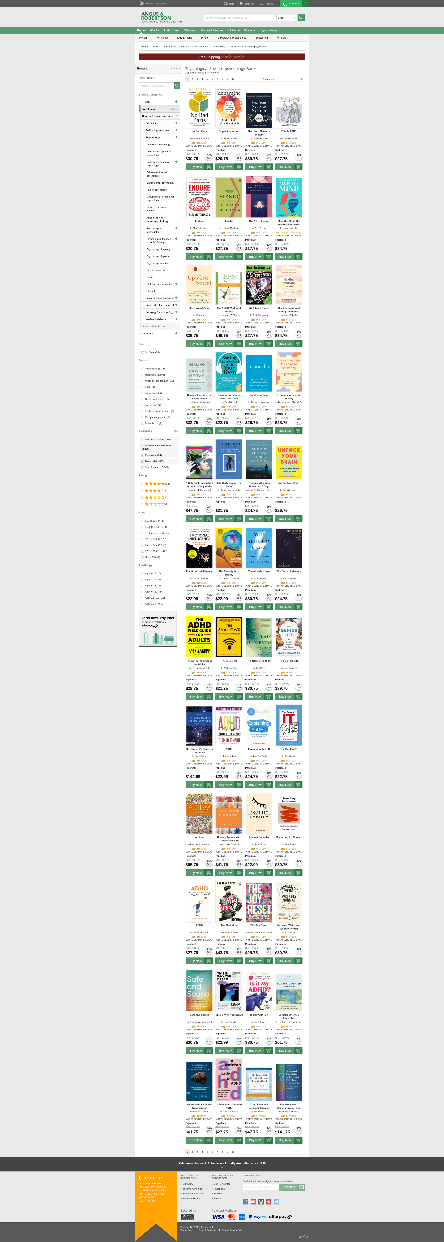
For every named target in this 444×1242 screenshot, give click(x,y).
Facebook (219, 1188)
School (204, 37)
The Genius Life (288, 660)
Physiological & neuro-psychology (248, 46)
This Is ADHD (289, 131)
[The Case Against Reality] (229, 547)
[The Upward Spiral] (199, 284)
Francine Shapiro (290, 1112)
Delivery (249, 3)
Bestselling (261, 37)
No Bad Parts (199, 131)
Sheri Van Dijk (260, 1112)
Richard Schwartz (200, 138)
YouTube (218, 1193)
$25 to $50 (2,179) (155, 539)
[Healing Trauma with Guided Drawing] (229, 814)
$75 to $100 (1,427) (156, 551)
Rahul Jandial (230, 1022)
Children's (147, 333)
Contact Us (148, 1200)
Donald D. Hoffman (230, 578)
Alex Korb (200, 315)
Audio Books (172, 30)
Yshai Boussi (230, 402)
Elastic (229, 221)
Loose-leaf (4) (152, 405)
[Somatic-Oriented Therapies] (289, 992)
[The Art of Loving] (259, 196)
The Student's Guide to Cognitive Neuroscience (199, 752)
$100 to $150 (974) (155, 526)
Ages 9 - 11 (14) (153, 591)
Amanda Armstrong (201, 402)
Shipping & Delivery (153, 1190)
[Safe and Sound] (199, 990)
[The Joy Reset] (259, 902)
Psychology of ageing (158, 249)
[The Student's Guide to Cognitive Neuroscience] (199, 726)
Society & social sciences (194, 46)
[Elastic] (229, 197)
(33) (167, 483)
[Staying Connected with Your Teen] (229, 372)
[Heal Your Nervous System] (259, 110)
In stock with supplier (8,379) (156, 447)
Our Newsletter (222, 1183)
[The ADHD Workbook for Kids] (229, 288)
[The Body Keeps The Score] (229, 459)
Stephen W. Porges (199, 1022)
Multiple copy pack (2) (157, 417)
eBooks (154, 30)
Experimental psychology (160, 182)
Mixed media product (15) (159, 380)
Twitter (217, 1198)
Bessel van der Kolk (230, 490)
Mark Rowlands (290, 578)
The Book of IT (289, 749)
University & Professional (231, 37)
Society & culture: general (160, 305)
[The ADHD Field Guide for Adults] (199, 636)
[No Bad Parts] (199, 106)
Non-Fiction (161, 37)
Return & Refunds (152, 1193)
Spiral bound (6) (153, 393)
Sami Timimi (290, 844)
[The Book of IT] (289, 725)
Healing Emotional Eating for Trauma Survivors (289, 311)
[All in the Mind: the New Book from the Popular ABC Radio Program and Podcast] (289, 197)
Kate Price (260, 668)
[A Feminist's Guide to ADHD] (229, 1080)
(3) (166, 490)
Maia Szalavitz (255, 490)
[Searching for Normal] (289, 813)
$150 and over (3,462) (157, 533)
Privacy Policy (187, 1230)
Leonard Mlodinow (230, 228)
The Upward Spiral (199, 308)
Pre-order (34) (153, 455)
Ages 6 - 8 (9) (152, 585)
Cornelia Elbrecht (230, 844)
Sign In (149, 3)
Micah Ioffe (297, 402)
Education (151, 123)
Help (231, 3)
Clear (176, 431)
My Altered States (259, 308)
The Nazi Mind (229, 925)
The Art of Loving (259, 221)
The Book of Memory (288, 571)
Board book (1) (153, 423)
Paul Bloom (260, 844)
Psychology (219, 46)
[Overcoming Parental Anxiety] (289, 372)
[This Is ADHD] (289, 110)
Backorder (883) (154, 461)
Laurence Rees (230, 932)
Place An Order (150, 1183)
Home (144, 46)
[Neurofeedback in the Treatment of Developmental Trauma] (199, 1081)
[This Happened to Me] (259, 637)
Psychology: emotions (158, 263)
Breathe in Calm (259, 395)
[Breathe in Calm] (259, 373)
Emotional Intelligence (199, 571)
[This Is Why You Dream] (229, 990)
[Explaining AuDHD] (259, 725)
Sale (283, 37)
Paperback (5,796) (155, 368)
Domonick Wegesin (260, 402)
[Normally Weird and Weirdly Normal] (289, 901)
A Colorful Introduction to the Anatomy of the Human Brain (199, 486)
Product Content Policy (233, 1230)
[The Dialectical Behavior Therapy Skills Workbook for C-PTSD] (259, 1084)
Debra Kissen (284, 402)
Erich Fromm (260, 228)
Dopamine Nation (229, 131)
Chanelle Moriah (290, 138)
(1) (166, 497)
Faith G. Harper (290, 490)
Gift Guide (233, 30)
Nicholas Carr (230, 668)
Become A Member (192, 1188)
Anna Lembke (230, 138)
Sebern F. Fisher (200, 1112)
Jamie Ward (200, 756)
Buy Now (195, 167)
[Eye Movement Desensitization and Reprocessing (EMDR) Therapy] (289, 1082)
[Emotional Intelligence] (199, 547)
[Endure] (199, 197)
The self (151, 291)
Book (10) (150, 386)
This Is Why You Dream (229, 1014)
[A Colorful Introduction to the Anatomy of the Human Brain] (199, 462)
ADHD (229, 749)
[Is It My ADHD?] (259, 991)
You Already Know (259, 571)
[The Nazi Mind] (229, 901)
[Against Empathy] (259, 813)
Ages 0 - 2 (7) (152, 573)
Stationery (190, 30)
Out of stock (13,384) (156, 467)
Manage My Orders (153, 1187)
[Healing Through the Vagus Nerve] (199, 375)
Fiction (143, 37)
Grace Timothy (260, 1022)
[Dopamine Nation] (229, 107)
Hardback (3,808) (154, 374)
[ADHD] (229, 726)
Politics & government (157, 130)
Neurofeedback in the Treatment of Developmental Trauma (199, 1108)
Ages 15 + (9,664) (154, 603)
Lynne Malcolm (290, 228)
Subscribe (288, 1187)
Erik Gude (196, 668)
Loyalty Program (270, 30)
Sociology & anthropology (160, 312)
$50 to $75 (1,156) (155, 545)
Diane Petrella (290, 315)
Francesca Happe (198, 844)
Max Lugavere (290, 668)
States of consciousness (160, 284)
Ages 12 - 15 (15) (154, 597)
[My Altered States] (259, 284)
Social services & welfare (159, 298)
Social (150, 277)
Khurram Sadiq (260, 756)
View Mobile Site (191, 1198)
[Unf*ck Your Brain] (289, 462)
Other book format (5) (157, 399)
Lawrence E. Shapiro (230, 315)
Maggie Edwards (199, 490)
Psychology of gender (158, 256)
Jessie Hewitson (200, 932)
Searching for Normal (288, 837)
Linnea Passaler (260, 138)
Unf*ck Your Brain (288, 483)
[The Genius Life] (289, 637)
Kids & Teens (184, 37)
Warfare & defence (156, 319)
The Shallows (229, 660)
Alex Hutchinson (200, 228)
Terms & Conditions (208, 1230)
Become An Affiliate (192, 1193)
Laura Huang (260, 578)
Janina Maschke (230, 1112)
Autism (199, 837)
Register (161, 3)
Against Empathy (259, 837)
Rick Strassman (260, 315)
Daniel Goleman (200, 578)
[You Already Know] (259, 547)
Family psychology (157, 189)
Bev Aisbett (290, 756)
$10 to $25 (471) (154, 520)
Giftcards (249, 30)
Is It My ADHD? (259, 1014)
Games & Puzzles (212, 30)
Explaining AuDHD (259, 749)
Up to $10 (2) (152, 557)
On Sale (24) (152, 352)
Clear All (175, 68)
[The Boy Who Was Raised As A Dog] (259, 459)
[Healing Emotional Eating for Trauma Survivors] (289, 284)
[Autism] (199, 813)
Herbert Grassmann (288, 1022)
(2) (166, 504)
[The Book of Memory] (289, 548)
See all (174, 109)
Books (141, 30)
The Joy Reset (258, 925)
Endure (199, 221)
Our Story (187, 1183)
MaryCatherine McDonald (260, 932)
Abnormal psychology (158, 144)
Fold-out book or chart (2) (159, 411)
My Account (148, 1197)
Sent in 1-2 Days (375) (158, 439)
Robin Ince (290, 932)
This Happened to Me (259, 660)
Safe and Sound (199, 1014)
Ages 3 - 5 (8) (152, 579)
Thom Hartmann (230, 756)
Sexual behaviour (156, 270)
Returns (269, 3)
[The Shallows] (229, 637)
